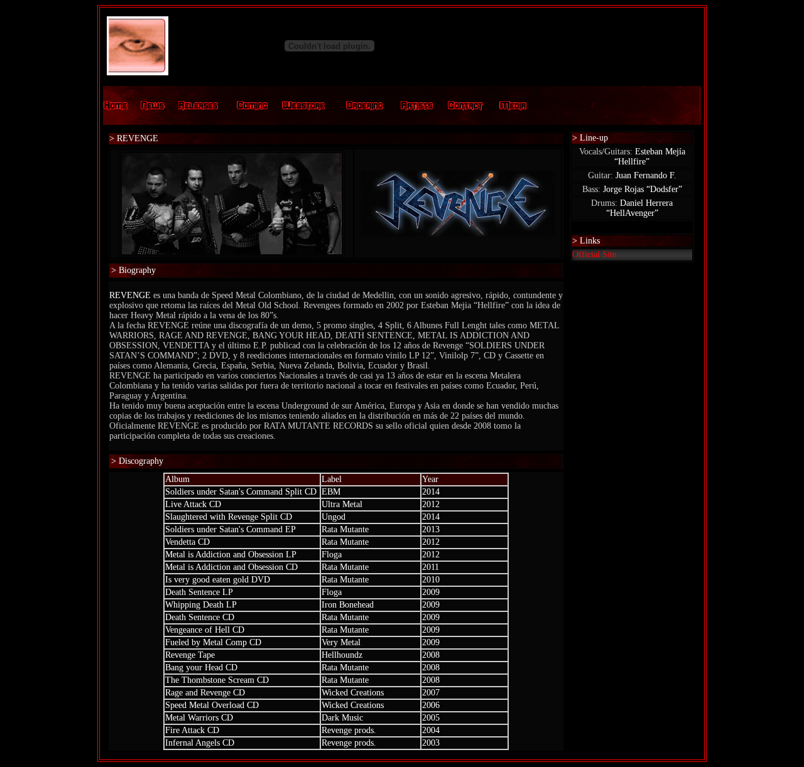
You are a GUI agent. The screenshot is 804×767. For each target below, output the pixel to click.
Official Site (594, 254)
